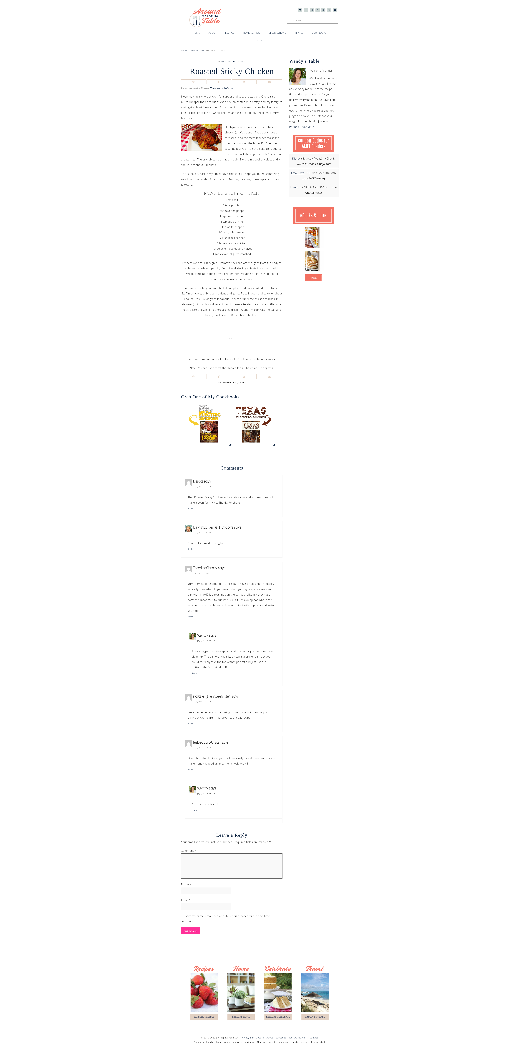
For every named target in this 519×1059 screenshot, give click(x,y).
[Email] (269, 82)
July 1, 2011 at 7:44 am (202, 573)
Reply (190, 508)
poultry (203, 50)
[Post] (244, 82)
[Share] (219, 82)
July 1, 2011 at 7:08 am (202, 702)
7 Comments (239, 61)
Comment (188, 850)
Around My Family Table (206, 17)
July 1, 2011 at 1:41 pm (202, 533)
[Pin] (193, 82)
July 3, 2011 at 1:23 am (202, 487)
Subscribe (281, 1037)
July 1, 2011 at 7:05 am (202, 748)
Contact (314, 1037)
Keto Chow (298, 173)
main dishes (193, 50)
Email (185, 900)
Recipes (184, 50)
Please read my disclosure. (221, 88)
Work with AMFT (298, 1037)
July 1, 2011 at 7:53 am (206, 793)
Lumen (294, 187)
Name (186, 884)
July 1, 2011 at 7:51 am (206, 641)
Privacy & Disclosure (253, 1037)
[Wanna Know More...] (303, 127)
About (270, 1037)
